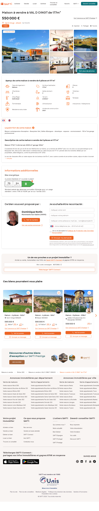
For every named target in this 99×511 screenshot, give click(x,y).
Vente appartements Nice (88, 397)
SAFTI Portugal (57, 439)
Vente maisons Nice (65, 388)
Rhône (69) (20, 372)
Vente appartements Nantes (88, 399)
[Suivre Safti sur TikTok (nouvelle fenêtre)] (94, 461)
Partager (86, 26)
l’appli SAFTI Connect (54, 260)
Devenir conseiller (89, 4)
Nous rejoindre (75, 424)
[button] (17, 301)
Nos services (28, 427)
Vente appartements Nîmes (88, 388)
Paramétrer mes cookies (49, 494)
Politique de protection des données (60, 492)
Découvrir (16, 362)
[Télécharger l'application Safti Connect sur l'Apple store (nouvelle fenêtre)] (11, 461)
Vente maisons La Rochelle (68, 399)
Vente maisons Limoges (66, 402)
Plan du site (13, 492)
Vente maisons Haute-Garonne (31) (14, 408)
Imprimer (77, 26)
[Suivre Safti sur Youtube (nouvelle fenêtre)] (90, 461)
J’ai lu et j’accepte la (73, 232)
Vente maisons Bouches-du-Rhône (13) (15, 388)
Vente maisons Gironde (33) (12, 402)
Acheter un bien (8, 427)
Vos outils (73, 435)
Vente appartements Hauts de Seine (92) (44, 394)
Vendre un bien (8, 431)
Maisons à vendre (7, 372)
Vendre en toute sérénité (32, 431)
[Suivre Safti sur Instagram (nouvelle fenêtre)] (77, 461)
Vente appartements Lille (87, 408)
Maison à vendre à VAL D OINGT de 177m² (73, 372)
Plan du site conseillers (26, 492)
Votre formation (75, 432)
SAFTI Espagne (58, 435)
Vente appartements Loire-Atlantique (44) (44, 405)
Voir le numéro (32, 220)
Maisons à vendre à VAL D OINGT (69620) (42, 372)
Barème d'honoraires (80, 492)
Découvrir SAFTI (75, 439)
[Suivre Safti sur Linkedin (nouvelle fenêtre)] (81, 461)
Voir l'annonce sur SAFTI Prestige (84, 18)
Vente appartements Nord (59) (41, 385)
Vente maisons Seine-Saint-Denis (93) (15, 397)
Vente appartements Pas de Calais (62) (43, 399)
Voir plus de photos (87, 71)
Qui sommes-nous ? (59, 424)
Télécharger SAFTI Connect (49, 270)
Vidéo (5, 26)
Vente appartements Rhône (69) (41, 391)
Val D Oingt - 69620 (13, 23)
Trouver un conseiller (10, 442)
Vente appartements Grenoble (89, 385)
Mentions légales (41, 492)
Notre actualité (57, 428)
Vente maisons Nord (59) (11, 385)
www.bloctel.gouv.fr (88, 244)
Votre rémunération (76, 428)
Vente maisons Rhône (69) (11, 391)
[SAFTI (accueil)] (6, 3)
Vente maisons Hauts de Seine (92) (14, 394)
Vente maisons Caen (66, 391)
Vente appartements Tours (88, 391)
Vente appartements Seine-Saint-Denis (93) (45, 397)
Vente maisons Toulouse (67, 394)
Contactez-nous (29, 442)
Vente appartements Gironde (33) (41, 402)
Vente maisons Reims (66, 385)
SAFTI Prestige (57, 442)
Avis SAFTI (27, 438)
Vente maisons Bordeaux (67, 405)
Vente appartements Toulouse (89, 394)
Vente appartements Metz (88, 402)
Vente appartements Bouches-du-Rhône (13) (45, 388)
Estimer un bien (8, 434)
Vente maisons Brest (65, 397)
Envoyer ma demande (63, 238)
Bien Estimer (57, 432)
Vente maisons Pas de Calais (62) (13, 399)
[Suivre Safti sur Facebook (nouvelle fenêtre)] (85, 461)
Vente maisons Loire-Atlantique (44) (14, 405)
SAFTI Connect (28, 434)
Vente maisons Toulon (66, 408)
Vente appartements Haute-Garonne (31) (44, 408)
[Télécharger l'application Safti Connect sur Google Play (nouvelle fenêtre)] (30, 461)
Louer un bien (7, 438)
